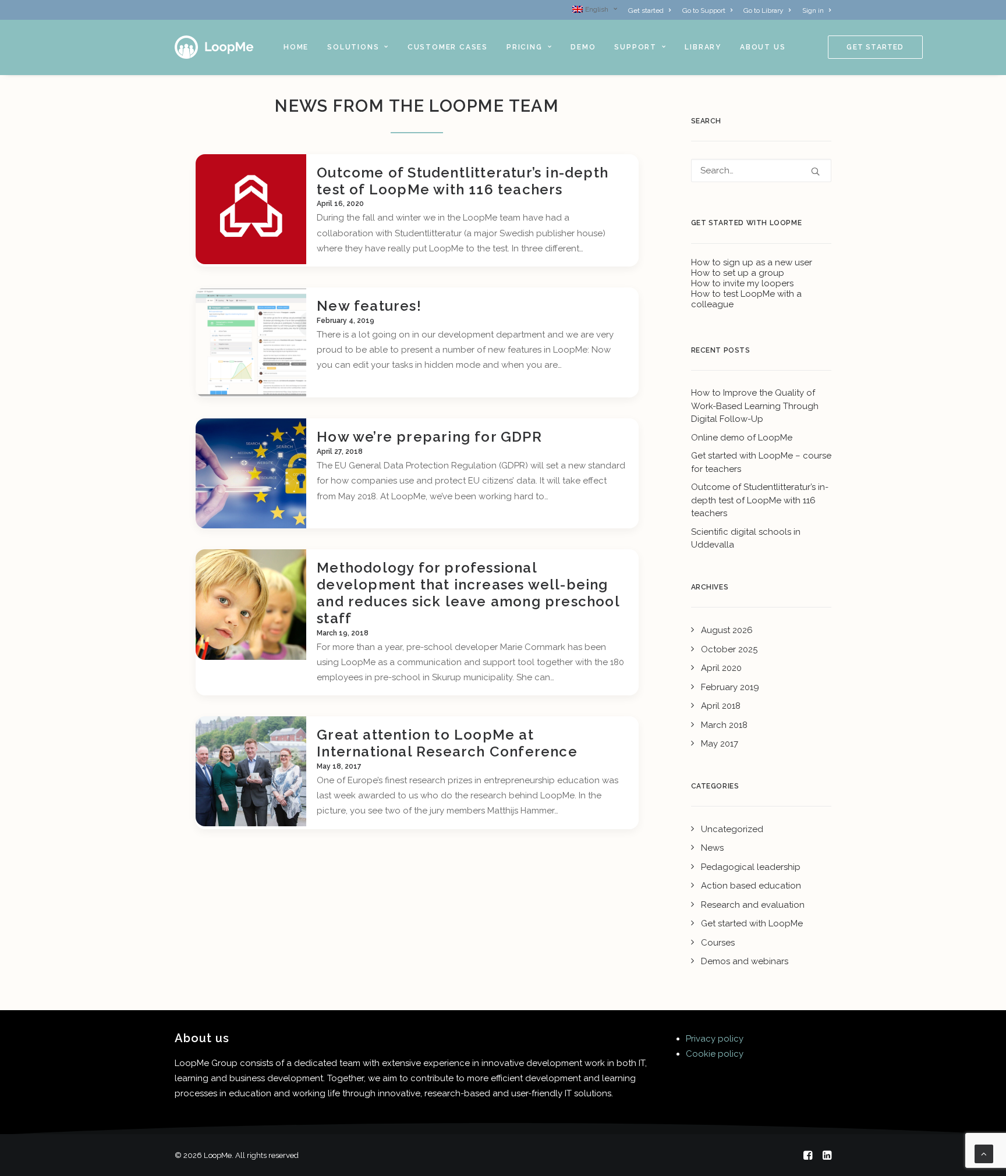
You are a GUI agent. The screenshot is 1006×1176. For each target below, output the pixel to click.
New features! (369, 305)
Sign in (813, 10)
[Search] (761, 170)
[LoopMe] (214, 47)
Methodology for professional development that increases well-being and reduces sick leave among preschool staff (468, 592)
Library (703, 47)
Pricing (524, 47)
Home (296, 47)
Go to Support (703, 10)
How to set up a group (737, 273)
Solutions (353, 47)
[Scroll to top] (984, 1153)
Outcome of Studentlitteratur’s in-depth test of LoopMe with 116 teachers (462, 181)
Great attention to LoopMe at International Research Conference (447, 743)
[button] (251, 209)
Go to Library (763, 10)
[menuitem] (597, 9)
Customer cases (448, 47)
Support (635, 47)
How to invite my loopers (742, 283)
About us (762, 47)
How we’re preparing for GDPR (429, 436)
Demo (583, 47)
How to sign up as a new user (751, 262)
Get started (646, 10)
